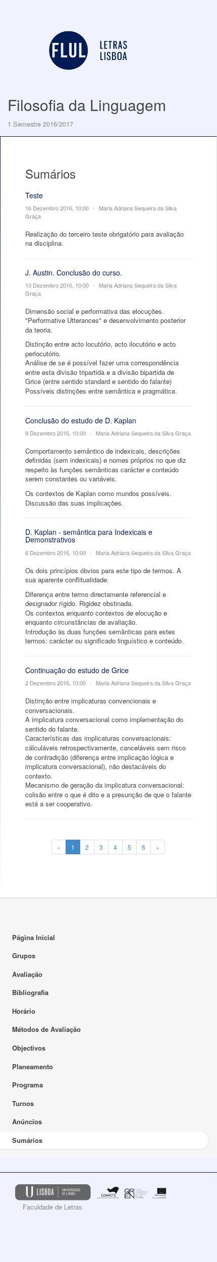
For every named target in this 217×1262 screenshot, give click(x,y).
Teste (34, 195)
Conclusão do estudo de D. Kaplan (80, 420)
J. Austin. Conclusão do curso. (73, 272)
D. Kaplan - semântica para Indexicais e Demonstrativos (88, 535)
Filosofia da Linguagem (87, 105)
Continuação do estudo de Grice (77, 670)
